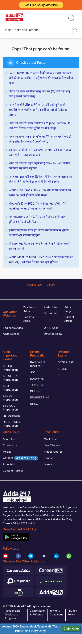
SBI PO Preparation (10, 367)
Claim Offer (71, 628)
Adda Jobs (50, 307)
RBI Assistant (11, 415)
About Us (8, 439)
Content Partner (13, 470)
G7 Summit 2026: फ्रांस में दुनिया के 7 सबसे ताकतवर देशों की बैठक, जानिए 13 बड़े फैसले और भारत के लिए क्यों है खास (41, 78)
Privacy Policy (72, 612)
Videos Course (53, 451)
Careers (19, 458)
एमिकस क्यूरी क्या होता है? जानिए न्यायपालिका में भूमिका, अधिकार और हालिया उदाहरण (39, 233)
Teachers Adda (29, 309)
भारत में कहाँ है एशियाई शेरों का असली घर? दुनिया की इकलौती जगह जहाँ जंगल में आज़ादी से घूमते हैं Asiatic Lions (38, 109)
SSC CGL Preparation (10, 407)
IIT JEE (62, 368)
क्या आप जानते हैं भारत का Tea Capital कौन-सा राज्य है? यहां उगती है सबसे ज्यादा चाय (40, 152)
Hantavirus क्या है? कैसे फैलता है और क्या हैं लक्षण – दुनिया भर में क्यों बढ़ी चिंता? (38, 219)
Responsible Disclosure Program (13, 614)
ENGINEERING (40, 397)
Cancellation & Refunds (38, 612)
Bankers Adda (28, 318)
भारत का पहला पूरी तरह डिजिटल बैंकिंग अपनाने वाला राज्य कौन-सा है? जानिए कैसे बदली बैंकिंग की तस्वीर (40, 179)
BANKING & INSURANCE (38, 364)
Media (7, 451)
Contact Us (10, 445)
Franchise (9, 464)
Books (48, 464)
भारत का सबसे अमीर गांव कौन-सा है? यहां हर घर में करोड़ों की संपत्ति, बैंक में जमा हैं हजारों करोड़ (40, 139)
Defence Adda (53, 333)
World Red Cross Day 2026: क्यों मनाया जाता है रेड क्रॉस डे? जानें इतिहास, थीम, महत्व (40, 192)
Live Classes (52, 445)
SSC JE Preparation (10, 397)
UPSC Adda (51, 327)
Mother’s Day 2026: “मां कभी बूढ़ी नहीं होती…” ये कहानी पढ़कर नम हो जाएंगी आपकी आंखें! (37, 206)
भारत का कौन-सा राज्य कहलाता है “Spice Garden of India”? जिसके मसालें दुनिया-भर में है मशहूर (39, 126)
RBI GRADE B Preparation (12, 423)
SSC (33, 372)
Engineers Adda (13, 327)
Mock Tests (51, 439)
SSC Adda (50, 313)
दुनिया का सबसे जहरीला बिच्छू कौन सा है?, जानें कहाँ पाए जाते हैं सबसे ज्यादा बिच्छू (39, 94)
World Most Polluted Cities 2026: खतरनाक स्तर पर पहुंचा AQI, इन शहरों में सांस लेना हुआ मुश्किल (41, 259)
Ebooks (48, 457)
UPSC (34, 403)
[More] (71, 18)
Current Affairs (69, 318)
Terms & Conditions (56, 612)
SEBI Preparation (10, 387)
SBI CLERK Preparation (10, 377)
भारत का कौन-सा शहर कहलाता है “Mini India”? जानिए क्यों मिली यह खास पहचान (39, 166)
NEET (61, 375)
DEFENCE (36, 391)
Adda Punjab (68, 309)
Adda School (11, 333)
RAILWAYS (37, 378)
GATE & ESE (66, 362)
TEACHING (37, 385)
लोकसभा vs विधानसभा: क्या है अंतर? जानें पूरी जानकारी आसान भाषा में (39, 246)
